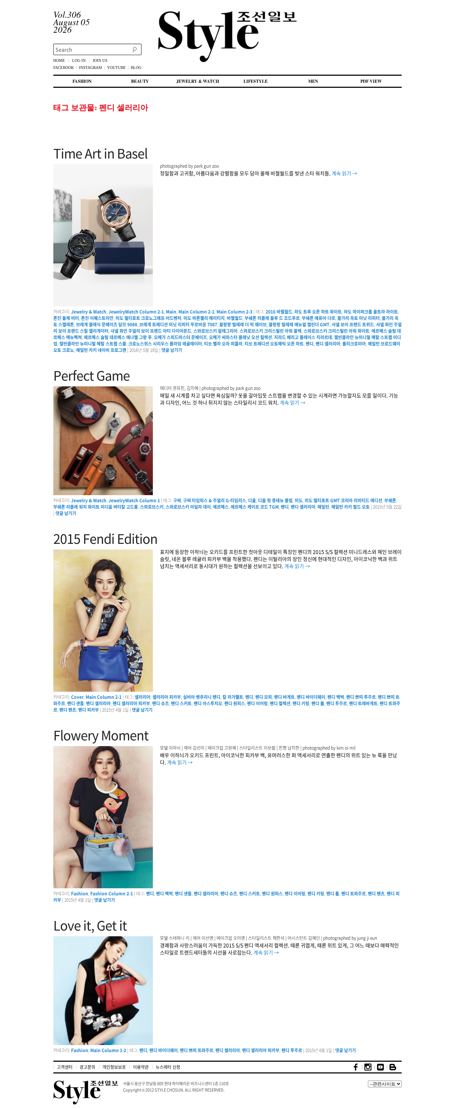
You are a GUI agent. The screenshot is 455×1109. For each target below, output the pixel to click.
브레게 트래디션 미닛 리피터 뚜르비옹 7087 (178, 324)
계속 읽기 (344, 173)
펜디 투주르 (336, 703)
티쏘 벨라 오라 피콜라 (223, 344)
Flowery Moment (101, 735)
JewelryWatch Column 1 (134, 500)
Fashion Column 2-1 (111, 893)
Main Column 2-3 (234, 312)
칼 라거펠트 (233, 697)
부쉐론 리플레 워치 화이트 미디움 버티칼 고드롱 (95, 507)
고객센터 (65, 1067)
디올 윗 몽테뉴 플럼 (275, 500)
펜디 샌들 (75, 703)
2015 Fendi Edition (105, 538)
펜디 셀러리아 (328, 344)
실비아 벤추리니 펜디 (201, 697)
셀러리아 (142, 697)
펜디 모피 (263, 697)
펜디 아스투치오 (208, 703)
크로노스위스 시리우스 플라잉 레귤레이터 (165, 344)
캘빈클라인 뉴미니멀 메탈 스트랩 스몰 (92, 344)
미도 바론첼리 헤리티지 (204, 318)
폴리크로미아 (354, 344)
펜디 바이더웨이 (311, 697)
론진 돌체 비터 (66, 318)
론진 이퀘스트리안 (97, 318)
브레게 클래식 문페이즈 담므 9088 (106, 324)
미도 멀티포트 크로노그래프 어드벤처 (148, 318)
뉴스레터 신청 (168, 1067)
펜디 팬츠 (67, 710)
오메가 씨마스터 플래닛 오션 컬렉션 (240, 337)
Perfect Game (91, 375)
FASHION (82, 81)
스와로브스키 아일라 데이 (188, 507)
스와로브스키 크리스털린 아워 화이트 (336, 331)
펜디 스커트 (181, 703)
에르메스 (221, 507)
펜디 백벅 (335, 697)
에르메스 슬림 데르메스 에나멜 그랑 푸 (118, 337)
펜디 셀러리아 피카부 (131, 703)
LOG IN (79, 60)
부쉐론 (390, 500)
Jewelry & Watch (88, 312)
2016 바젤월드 (279, 312)
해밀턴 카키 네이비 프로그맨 (101, 350)
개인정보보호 (114, 1067)
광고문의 (87, 1067)
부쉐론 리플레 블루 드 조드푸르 (272, 318)
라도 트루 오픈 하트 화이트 (318, 312)
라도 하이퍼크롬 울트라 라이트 (371, 312)
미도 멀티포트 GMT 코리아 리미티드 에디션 (343, 500)
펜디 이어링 (257, 703)
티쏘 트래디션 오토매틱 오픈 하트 (274, 344)
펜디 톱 (317, 703)
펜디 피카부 (88, 710)
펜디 (310, 344)
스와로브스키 (152, 507)
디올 (252, 500)
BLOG (136, 67)
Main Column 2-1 (196, 312)
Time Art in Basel (100, 153)
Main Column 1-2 (108, 1050)
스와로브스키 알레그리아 (215, 331)
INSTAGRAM (90, 67)
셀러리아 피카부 (166, 697)
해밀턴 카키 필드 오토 (350, 507)
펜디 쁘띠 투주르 (361, 697)
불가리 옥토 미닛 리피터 (358, 318)
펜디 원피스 (234, 703)
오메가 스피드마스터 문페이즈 (180, 337)
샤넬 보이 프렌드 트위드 (353, 324)
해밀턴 (323, 507)
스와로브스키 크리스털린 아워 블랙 (270, 331)
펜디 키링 (301, 703)
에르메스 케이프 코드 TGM (255, 507)
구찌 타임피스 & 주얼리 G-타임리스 (214, 500)
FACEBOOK (63, 67)
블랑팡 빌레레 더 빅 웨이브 (243, 324)
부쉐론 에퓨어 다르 (318, 318)
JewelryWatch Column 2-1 (136, 312)
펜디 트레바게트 (363, 703)
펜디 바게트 (284, 697)
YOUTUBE (116, 67)
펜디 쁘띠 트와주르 (196, 1050)
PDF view (371, 81)
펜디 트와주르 (353, 893)
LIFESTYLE (255, 81)
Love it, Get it (90, 925)
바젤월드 (234, 318)
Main (171, 312)
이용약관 (141, 1067)
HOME (59, 60)
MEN (313, 81)
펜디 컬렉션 (280, 703)
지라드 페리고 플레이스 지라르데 (303, 337)
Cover (77, 697)
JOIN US (100, 60)
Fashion (79, 893)
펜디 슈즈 (160, 703)
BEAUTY (140, 81)
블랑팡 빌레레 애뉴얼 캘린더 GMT (299, 324)
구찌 (177, 500)
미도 (299, 500)
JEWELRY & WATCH (197, 81)
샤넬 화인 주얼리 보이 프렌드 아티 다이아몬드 (151, 331)
